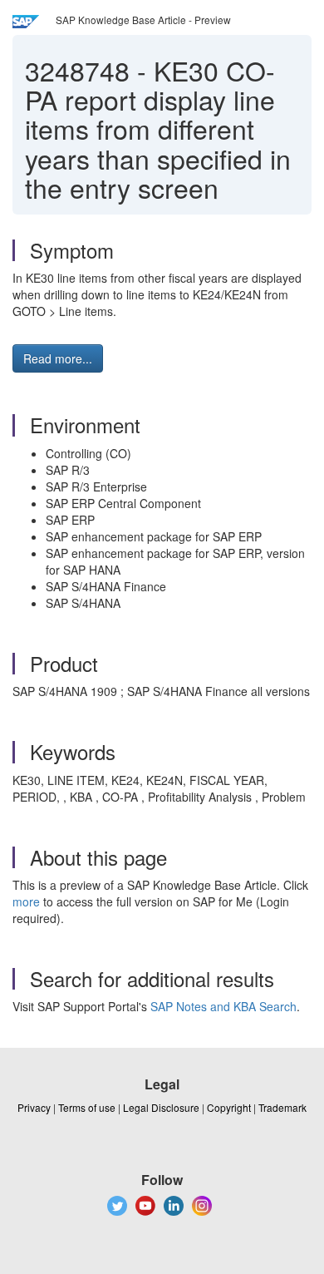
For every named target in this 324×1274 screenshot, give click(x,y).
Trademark (282, 1107)
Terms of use (86, 1107)
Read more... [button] (57, 358)
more (26, 901)
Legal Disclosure (161, 1107)
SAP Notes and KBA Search (223, 1006)
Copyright (229, 1107)
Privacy (34, 1107)
